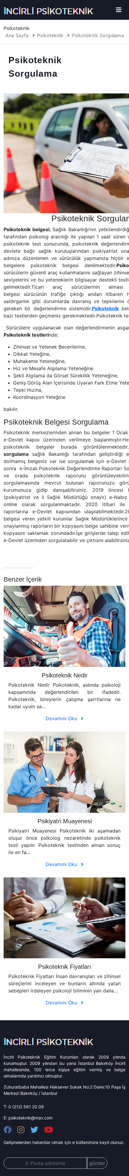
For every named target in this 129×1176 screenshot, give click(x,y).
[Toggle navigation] (118, 9)
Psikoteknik (50, 35)
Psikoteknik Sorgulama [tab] (34, 66)
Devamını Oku (62, 718)
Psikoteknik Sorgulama (98, 35)
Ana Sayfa (16, 35)
